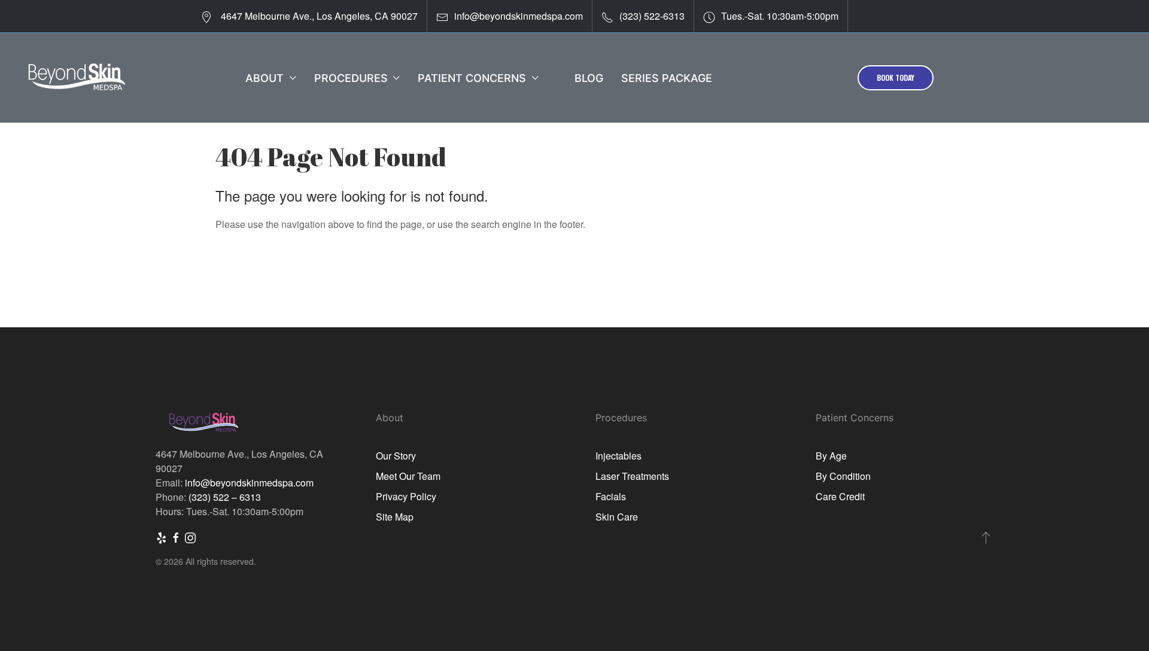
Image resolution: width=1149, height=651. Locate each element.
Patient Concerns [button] (472, 78)
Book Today (895, 77)
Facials (610, 496)
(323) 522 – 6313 (225, 497)
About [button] (264, 78)
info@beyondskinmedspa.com (518, 16)
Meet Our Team (408, 476)
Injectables (618, 456)
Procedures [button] (351, 78)
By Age (831, 456)
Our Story (396, 456)
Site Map (395, 517)
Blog (588, 78)
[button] (985, 537)
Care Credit (840, 496)
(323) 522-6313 (652, 16)
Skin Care (616, 517)
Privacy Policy (406, 496)
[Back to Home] (76, 78)
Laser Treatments (632, 476)
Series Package (666, 78)
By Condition (843, 476)
